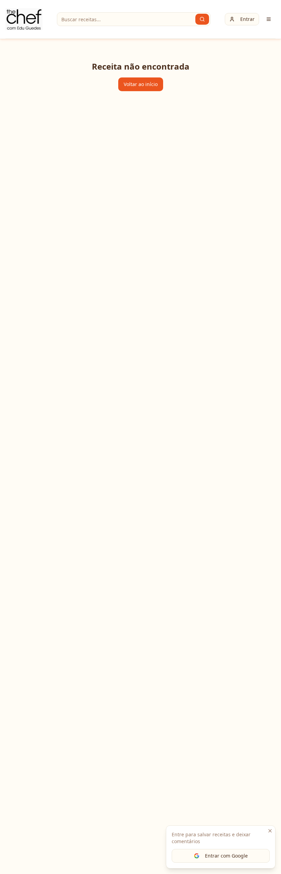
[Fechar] (270, 831)
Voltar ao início (141, 84)
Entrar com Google (226, 855)
